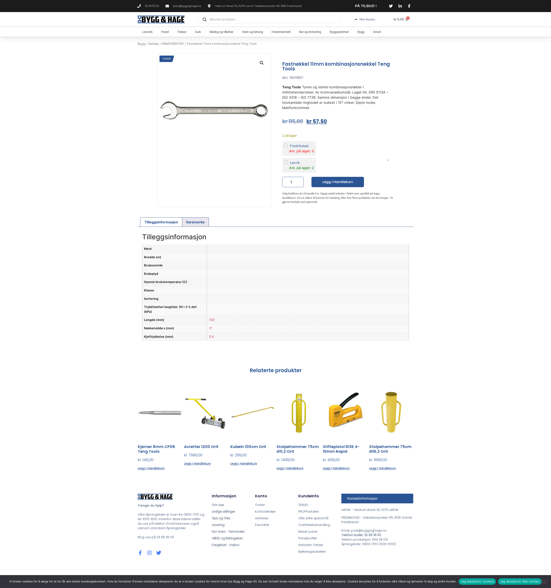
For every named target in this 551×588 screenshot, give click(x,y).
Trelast (181, 32)
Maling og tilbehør (222, 32)
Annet (377, 32)
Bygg (361, 32)
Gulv (198, 32)
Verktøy (153, 43)
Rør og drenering (310, 32)
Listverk (147, 32)
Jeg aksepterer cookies (477, 581)
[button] (262, 63)
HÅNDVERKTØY (173, 43)
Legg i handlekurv (337, 181)
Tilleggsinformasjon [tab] (161, 222)
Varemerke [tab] (195, 222)
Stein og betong (252, 32)
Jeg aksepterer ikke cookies (520, 581)
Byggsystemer (339, 32)
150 (211, 320)
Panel (165, 32)
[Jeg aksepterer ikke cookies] (544, 581)
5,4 (211, 336)
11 (210, 328)
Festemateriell (281, 32)
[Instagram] (149, 552)
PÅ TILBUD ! (366, 6)
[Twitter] (158, 552)
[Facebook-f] (140, 552)
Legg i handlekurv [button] (151, 468)
